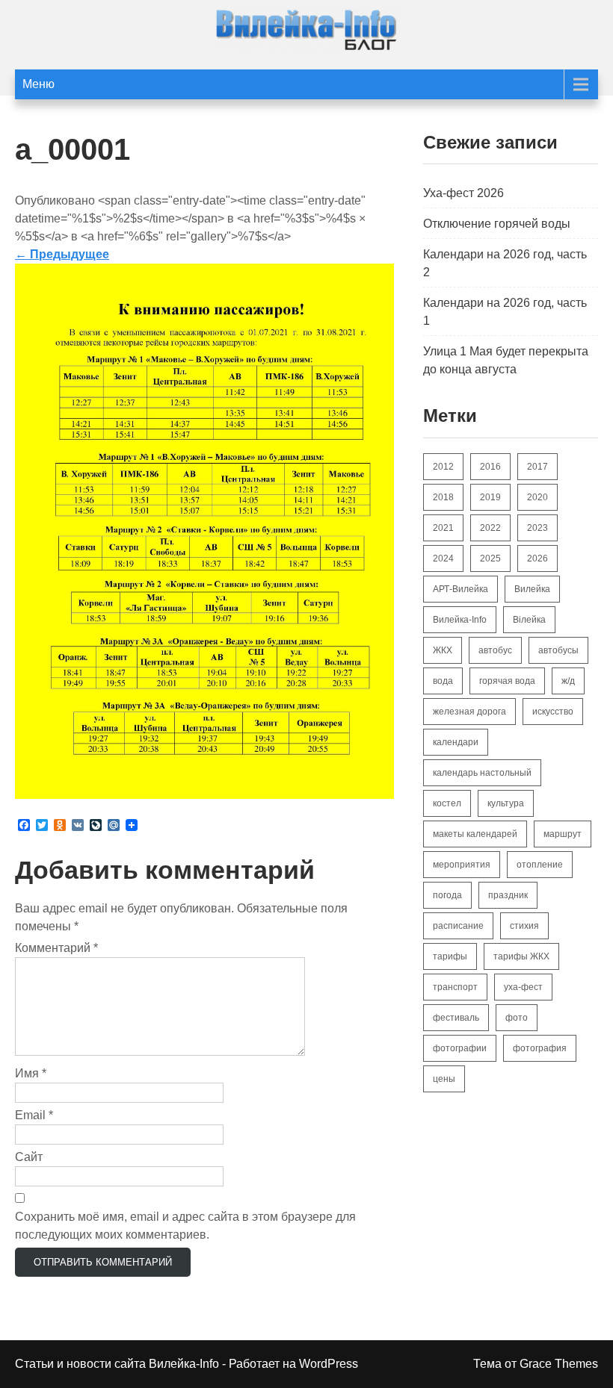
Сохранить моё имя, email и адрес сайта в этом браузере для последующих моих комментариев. (185, 1225)
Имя (30, 1073)
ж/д (568, 681)
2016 (490, 466)
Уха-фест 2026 (463, 193)
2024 (443, 558)
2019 (490, 497)
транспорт (455, 987)
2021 (443, 528)
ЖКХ (442, 650)
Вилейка (532, 589)
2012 (443, 466)
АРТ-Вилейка (460, 589)
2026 (537, 558)
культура (505, 803)
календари (455, 742)
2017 (537, 466)
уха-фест (523, 987)
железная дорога (469, 711)
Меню (38, 84)
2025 (490, 558)
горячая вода (507, 681)
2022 (490, 528)
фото (516, 1017)
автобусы (558, 650)
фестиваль (456, 1017)
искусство (552, 711)
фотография (540, 1048)
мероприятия (461, 864)
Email (34, 1115)
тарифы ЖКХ (521, 956)
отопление (540, 864)
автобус (495, 650)
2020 (537, 497)
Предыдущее (62, 254)
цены (444, 1079)
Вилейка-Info (460, 619)
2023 (537, 528)
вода (443, 681)
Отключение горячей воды (496, 223)
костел (447, 803)
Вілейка (529, 619)
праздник (508, 895)
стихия (524, 926)
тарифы (450, 956)
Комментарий (56, 948)
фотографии (460, 1048)
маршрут (562, 834)
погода (447, 895)
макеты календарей (475, 834)
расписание (458, 926)
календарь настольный (482, 773)
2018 (443, 497)
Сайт (29, 1157)
